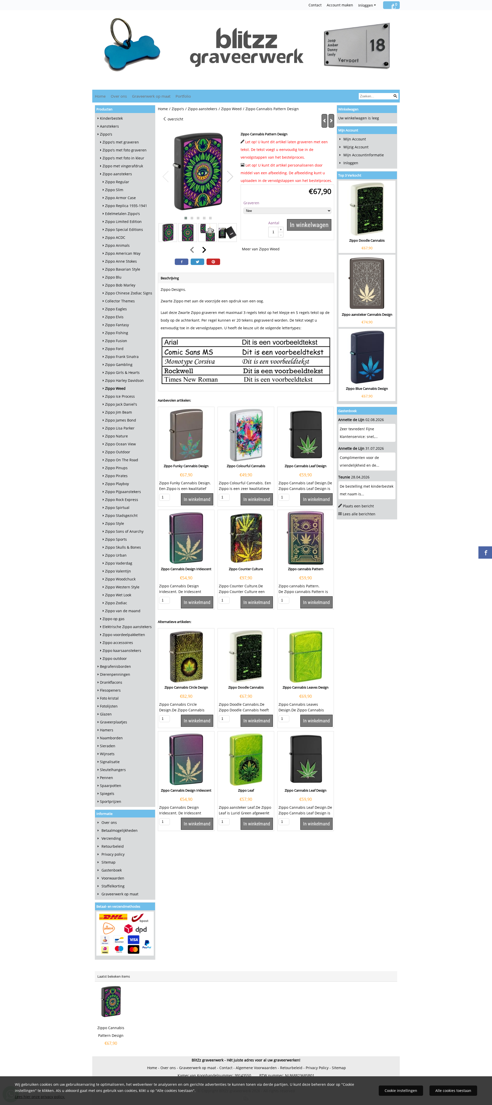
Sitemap (108, 862)
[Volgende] (331, 121)
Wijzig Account (355, 147)
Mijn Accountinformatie (363, 154)
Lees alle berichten (359, 513)
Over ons (119, 96)
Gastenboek (111, 870)
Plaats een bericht (358, 506)
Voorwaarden (112, 878)
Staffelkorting (113, 886)
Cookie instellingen (401, 1090)
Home (100, 96)
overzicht (175, 119)
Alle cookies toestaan (453, 1090)
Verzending (111, 838)
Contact (315, 5)
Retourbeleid (112, 846)
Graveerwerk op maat (151, 96)
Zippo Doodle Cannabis (367, 240)
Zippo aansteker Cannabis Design (367, 314)
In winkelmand (197, 499)
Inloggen (365, 5)
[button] (186, 218)
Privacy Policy (317, 1067)
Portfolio (183, 96)
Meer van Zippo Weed (261, 249)
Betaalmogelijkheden (119, 830)
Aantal (273, 222)
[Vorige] (324, 121)
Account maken (340, 5)
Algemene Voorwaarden (256, 1067)
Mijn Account (354, 139)
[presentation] (165, 177)
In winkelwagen (309, 225)
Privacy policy (113, 854)
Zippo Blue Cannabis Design (367, 388)
